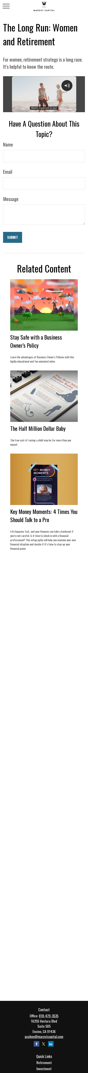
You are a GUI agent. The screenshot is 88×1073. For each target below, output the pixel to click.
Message (10, 198)
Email (7, 171)
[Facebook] (36, 1044)
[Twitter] (43, 1044)
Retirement (44, 1062)
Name (8, 144)
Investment (44, 1068)
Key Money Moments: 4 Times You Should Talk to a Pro (43, 515)
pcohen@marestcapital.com (44, 1036)
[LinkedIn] (51, 1044)
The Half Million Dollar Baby (38, 428)
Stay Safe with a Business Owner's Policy (36, 341)
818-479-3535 (48, 1015)
